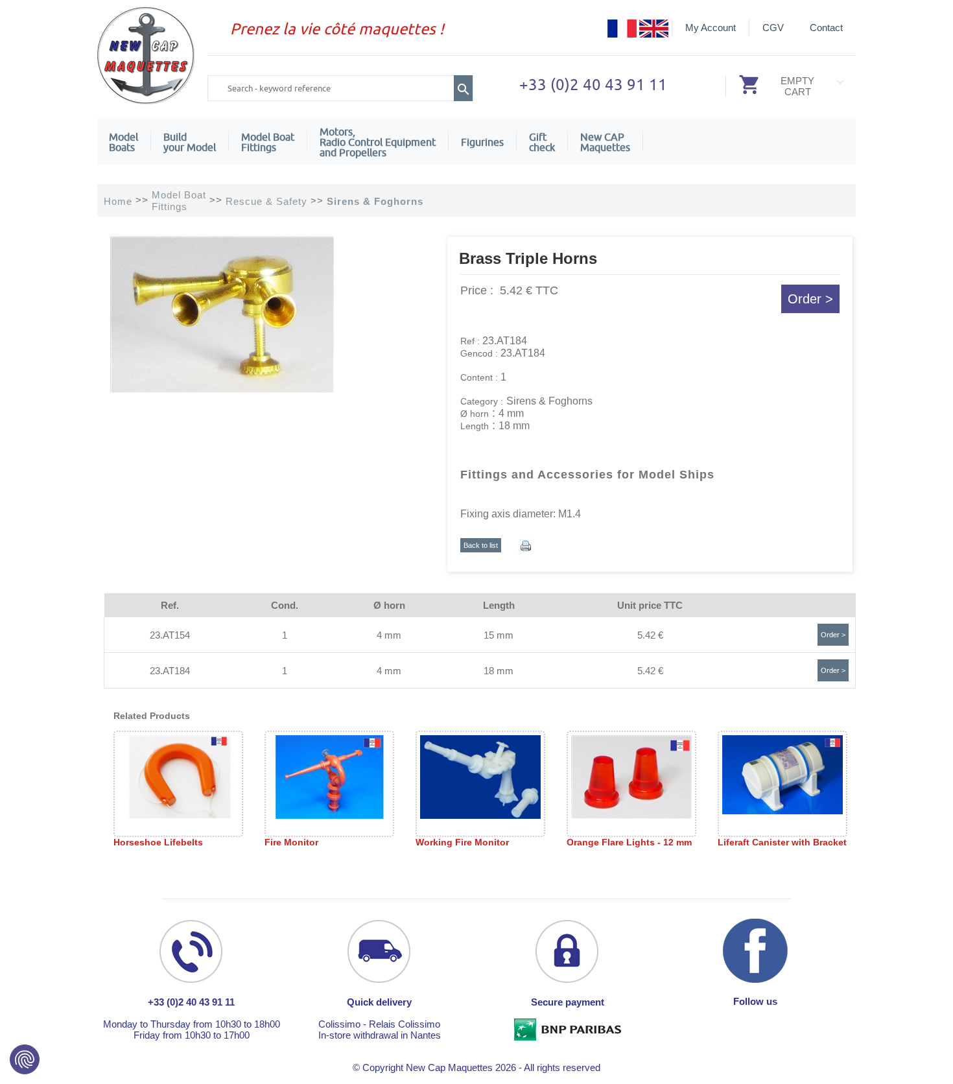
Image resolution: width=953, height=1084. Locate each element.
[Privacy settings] (25, 1059)
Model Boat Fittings (267, 142)
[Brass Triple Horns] (222, 389)
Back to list (481, 545)
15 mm (498, 635)
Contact (826, 27)
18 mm (498, 670)
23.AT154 (170, 635)
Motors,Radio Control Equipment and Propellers (378, 142)
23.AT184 (170, 670)
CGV (773, 27)
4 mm (389, 635)
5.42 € (650, 635)
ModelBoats (123, 142)
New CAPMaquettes (605, 142)
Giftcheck (542, 142)
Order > (810, 299)
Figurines (482, 142)
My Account (710, 27)
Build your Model (189, 142)
